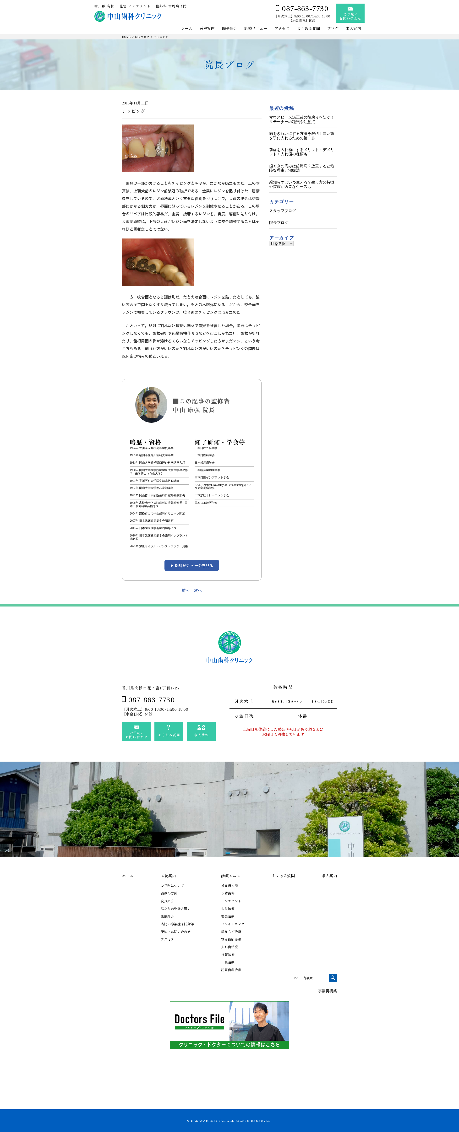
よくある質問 (308, 28)
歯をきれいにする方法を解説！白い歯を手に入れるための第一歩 (301, 135)
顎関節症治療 (231, 939)
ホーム (186, 28)
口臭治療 (228, 962)
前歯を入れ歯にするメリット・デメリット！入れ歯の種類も (301, 152)
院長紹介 (229, 28)
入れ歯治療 (229, 946)
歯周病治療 (229, 885)
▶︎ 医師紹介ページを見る (191, 565)
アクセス (282, 28)
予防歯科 (228, 893)
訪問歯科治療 (231, 969)
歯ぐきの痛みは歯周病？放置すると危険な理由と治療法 (301, 168)
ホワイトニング (233, 923)
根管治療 (228, 954)
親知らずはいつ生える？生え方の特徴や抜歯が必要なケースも (301, 184)
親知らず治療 (231, 931)
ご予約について (172, 885)
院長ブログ (142, 37)
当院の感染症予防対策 (177, 923)
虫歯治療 (228, 908)
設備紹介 (167, 916)
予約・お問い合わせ (176, 931)
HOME (126, 37)
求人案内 (353, 28)
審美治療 (228, 916)
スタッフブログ (282, 211)
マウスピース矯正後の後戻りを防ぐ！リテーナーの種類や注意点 (301, 119)
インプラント (231, 901)
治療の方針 (169, 893)
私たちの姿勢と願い (176, 908)
